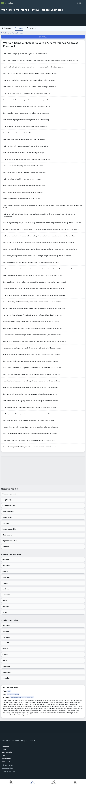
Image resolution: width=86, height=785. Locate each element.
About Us (5, 746)
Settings (44, 37)
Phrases (20, 28)
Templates (7, 28)
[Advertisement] (43, 19)
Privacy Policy (7, 765)
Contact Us (6, 761)
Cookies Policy (7, 768)
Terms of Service (8, 771)
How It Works (7, 752)
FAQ (3, 755)
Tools (4, 749)
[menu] (43, 28)
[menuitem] (7, 28)
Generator (33, 28)
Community (6, 758)
